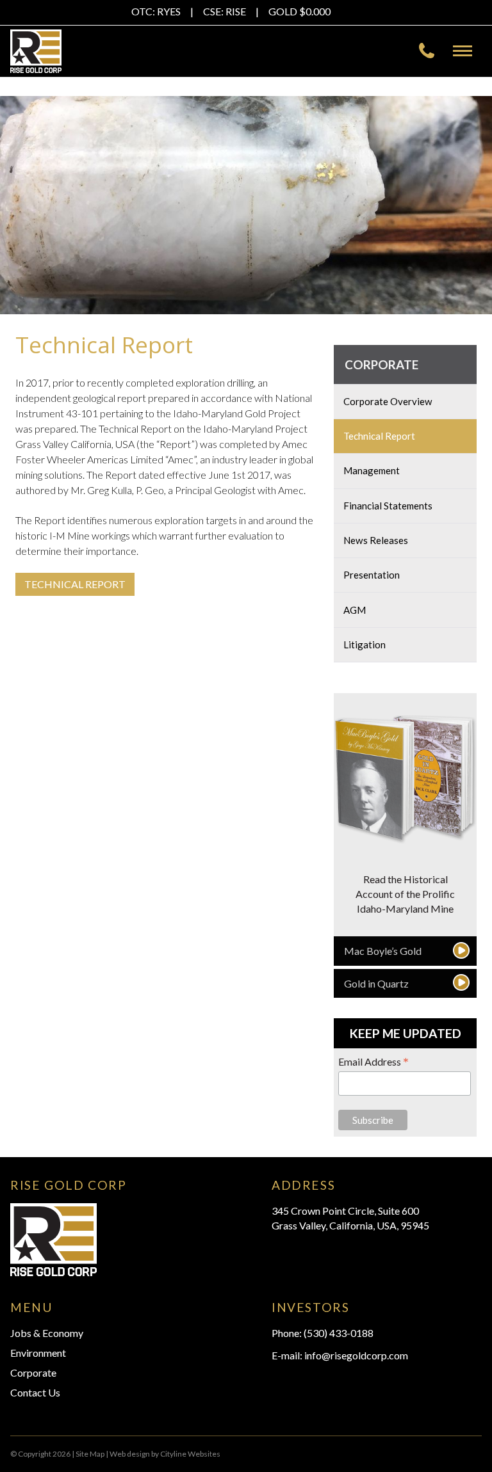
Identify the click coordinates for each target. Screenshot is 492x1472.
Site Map (90, 1454)
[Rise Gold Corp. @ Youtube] (364, 13)
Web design (130, 1454)
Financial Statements (387, 505)
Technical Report (379, 436)
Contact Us (35, 1392)
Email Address (373, 1061)
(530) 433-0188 (338, 1333)
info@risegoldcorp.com (356, 1355)
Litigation (364, 644)
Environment (38, 1353)
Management (371, 470)
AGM (354, 610)
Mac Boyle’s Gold (383, 951)
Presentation (371, 574)
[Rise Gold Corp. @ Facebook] (343, 13)
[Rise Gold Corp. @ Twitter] (353, 13)
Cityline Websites (190, 1454)
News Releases (375, 540)
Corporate (381, 364)
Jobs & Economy (46, 1333)
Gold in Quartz (376, 983)
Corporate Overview (387, 401)
